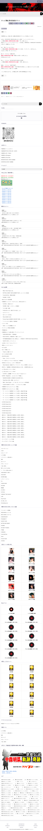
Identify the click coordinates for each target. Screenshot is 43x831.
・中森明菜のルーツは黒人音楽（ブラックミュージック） (12, 332)
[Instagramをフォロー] (21, 118)
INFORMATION (21, 824)
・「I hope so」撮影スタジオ (7, 351)
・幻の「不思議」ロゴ (5, 349)
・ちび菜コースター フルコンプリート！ (9, 343)
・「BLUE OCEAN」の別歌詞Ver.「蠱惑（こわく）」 (12, 336)
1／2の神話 (3, 455)
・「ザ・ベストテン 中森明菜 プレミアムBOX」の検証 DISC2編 (14, 393)
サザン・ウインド (4, 463)
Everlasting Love (4, 503)
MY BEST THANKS (5, 527)
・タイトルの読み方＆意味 (6, 354)
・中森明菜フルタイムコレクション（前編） (10, 386)
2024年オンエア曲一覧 (6, 201)
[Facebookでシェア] (16, 23)
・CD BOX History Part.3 (6, 406)
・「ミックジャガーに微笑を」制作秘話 (9, 321)
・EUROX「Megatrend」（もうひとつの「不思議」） (12, 375)
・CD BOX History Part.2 (6, 404)
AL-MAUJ (3, 489)
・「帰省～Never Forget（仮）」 (7, 290)
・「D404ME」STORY (5, 297)
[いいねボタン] (2, 32)
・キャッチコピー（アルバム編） (8, 441)
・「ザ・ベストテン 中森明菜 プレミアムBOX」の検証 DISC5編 (14, 399)
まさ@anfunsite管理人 (21, 116)
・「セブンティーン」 (5, 312)
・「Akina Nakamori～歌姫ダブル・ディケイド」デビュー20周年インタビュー (17, 364)
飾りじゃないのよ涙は (5, 468)
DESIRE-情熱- (4, 476)
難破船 (2, 487)
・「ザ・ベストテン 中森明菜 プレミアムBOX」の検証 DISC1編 (14, 391)
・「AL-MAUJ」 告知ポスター (7, 303)
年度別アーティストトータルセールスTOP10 (10, 723)
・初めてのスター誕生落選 (6, 299)
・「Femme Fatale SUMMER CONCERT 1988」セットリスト (13, 319)
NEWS (35, 824)
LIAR (2, 496)
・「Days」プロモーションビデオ (8, 358)
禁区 (2, 459)
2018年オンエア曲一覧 (6, 191)
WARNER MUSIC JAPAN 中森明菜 (8, 159)
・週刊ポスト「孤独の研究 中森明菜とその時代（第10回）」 (13, 434)
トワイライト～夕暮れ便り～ (7, 457)
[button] (41, 13)
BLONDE (3, 485)
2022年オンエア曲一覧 (6, 197)
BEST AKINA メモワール (6, 514)
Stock (2, 536)
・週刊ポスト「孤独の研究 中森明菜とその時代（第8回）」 (13, 430)
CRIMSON (3, 532)
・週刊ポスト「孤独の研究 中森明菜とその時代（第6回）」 (13, 426)
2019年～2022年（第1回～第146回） (9, 771)
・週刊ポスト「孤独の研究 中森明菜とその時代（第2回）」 (13, 417)
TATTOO (3, 492)
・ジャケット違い (4, 323)
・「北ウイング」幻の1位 (6, 314)
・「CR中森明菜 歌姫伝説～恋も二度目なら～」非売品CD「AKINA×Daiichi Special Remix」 (20, 338)
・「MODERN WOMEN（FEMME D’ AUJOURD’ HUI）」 (12, 378)
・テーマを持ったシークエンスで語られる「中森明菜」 (12, 360)
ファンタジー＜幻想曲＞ (6, 510)
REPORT (21, 827)
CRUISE (3, 540)
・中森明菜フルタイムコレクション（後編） (10, 388)
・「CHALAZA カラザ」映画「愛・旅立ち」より (11, 310)
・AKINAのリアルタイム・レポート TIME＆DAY (11, 362)
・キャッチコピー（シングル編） (8, 439)
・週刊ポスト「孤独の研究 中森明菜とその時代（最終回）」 (13, 436)
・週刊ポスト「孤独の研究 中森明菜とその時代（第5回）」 (13, 423)
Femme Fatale (4, 538)
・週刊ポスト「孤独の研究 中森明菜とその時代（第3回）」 (13, 419)
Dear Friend (3, 498)
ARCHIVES (36, 825)
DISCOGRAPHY (21, 825)
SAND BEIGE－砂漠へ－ (6, 472)
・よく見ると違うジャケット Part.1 (8, 369)
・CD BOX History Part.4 (6, 408)
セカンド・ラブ (4, 452)
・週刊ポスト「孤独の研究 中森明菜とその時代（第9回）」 (13, 432)
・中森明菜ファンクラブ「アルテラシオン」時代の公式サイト (13, 301)
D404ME (3, 525)
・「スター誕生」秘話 (5, 308)
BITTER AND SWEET (5, 523)
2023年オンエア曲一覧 (6, 199)
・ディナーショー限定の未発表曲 (8, 327)
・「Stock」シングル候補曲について (8, 325)
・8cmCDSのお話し (5, 356)
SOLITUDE (3, 474)
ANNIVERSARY (4, 516)
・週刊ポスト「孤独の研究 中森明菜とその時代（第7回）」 (13, 428)
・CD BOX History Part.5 (6, 410)
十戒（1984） (4, 741)
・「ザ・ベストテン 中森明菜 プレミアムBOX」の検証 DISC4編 (14, 397)
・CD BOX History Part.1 (6, 402)
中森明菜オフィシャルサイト (7, 148)
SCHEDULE (7, 825)
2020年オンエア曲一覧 (6, 194)
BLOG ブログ (4, 28)
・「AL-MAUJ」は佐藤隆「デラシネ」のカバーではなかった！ (13, 373)
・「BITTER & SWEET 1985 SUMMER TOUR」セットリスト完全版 (15, 292)
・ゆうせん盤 (3, 347)
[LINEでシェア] (26, 23)
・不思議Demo (4, 330)
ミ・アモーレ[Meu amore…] (6, 470)
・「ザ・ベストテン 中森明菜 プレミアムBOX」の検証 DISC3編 (14, 395)
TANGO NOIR (4, 483)
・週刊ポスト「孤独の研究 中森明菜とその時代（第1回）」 (13, 415)
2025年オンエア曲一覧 (6, 202)
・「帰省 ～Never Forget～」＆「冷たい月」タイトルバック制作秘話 (15, 382)
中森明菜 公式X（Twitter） (6, 153)
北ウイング (3, 461)
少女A (2, 450)
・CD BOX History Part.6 (6, 412)
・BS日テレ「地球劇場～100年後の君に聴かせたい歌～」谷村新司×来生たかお (17, 367)
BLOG (35, 827)
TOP (7, 824)
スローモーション (4, 448)
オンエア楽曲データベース (7, 188)
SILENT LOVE (4, 521)
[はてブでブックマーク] (21, 23)
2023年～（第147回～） (7, 772)
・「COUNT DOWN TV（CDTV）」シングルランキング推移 (13, 384)
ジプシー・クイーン (5, 479)
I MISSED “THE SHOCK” (6, 494)
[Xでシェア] (11, 23)
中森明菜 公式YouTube (5, 157)
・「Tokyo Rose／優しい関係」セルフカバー (10, 380)
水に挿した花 (3, 500)
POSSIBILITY (4, 519)
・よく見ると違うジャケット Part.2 (8, 371)
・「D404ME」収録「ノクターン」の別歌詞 (10, 306)
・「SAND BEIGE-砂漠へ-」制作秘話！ (9, 334)
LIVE (7, 827)
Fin (1, 481)
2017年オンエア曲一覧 (6, 189)
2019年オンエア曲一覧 (6, 193)
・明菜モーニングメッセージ (7, 345)
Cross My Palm (4, 534)
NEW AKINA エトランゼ (6, 512)
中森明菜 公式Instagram (6, 155)
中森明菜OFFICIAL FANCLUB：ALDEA (9, 151)
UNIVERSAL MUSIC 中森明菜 (7, 161)
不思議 (2, 529)
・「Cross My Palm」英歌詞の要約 (8, 295)
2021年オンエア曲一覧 (6, 196)
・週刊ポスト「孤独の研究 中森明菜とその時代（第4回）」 (13, 421)
